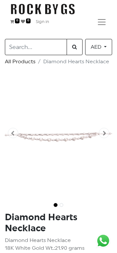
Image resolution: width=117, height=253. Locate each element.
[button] (13, 133)
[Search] (75, 47)
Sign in (42, 22)
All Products (20, 61)
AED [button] (97, 47)
